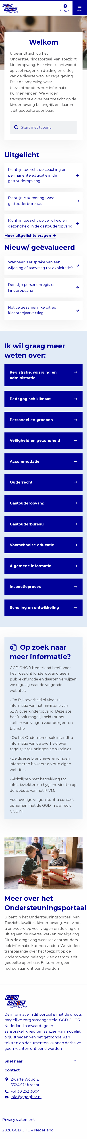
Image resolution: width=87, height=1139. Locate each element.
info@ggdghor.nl (26, 1097)
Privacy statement (18, 1120)
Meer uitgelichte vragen (27, 236)
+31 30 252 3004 (25, 1091)
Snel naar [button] (13, 1061)
